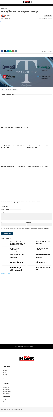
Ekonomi (4, 14)
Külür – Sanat (5, 19)
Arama (38, 6)
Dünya (3, 11)
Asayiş (3, 31)
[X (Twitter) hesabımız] (17, 415)
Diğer (3, 33)
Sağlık (3, 25)
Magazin (4, 22)
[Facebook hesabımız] (8, 415)
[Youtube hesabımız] (34, 415)
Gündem (4, 17)
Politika (4, 28)
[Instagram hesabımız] (25, 415)
